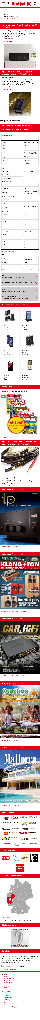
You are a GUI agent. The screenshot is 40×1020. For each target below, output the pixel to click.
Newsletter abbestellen (9, 969)
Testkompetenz (9, 978)
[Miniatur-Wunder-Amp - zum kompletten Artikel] (20, 104)
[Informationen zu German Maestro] (6, 829)
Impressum (7, 995)
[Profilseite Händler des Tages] (20, 938)
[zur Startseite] (21, 4)
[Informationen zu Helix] (25, 829)
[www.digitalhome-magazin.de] (6, 861)
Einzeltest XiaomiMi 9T (6, 377)
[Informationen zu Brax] (33, 817)
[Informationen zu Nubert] (6, 839)
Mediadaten (8, 997)
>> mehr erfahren (7, 437)
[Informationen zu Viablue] (15, 845)
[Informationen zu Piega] (15, 838)
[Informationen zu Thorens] (6, 844)
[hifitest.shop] (20, 871)
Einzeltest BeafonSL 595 (6, 327)
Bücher (6, 976)
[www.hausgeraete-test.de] (15, 861)
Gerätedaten (8, 982)
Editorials (7, 992)
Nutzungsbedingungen (11, 1007)
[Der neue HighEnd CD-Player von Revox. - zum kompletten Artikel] (20, 56)
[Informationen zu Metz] (23, 833)
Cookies (6, 1003)
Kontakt (6, 1005)
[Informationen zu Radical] (25, 839)
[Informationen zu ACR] (6, 818)
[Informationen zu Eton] (33, 823)
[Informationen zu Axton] (23, 817)
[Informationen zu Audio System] (14, 818)
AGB (5, 999)
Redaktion (7, 980)
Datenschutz (8, 1001)
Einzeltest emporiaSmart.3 (25, 377)
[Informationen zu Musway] (32, 833)
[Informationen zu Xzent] (24, 844)
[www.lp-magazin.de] (34, 861)
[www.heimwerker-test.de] (25, 861)
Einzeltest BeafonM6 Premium (7, 352)
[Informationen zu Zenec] (34, 844)
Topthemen (7, 990)
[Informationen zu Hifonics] (34, 829)
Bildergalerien (8, 984)
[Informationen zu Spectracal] (34, 838)
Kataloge (7, 986)
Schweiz (8, 917)
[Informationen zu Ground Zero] (15, 829)
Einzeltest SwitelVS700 (25, 327)
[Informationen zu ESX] (24, 824)
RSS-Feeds (7, 988)
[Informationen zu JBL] (6, 834)
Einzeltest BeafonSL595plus (25, 352)
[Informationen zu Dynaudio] (7, 823)
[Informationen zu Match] (13, 833)
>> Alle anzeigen (7, 41)
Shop (5, 974)
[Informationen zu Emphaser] (17, 823)
